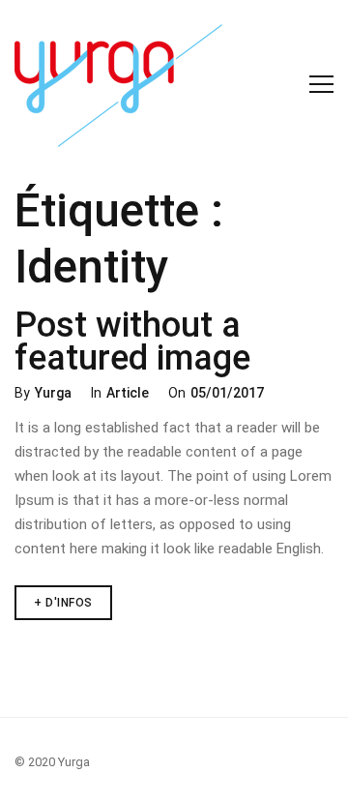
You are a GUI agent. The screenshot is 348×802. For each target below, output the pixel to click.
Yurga (53, 393)
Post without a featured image (132, 341)
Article (127, 393)
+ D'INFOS (73, 597)
